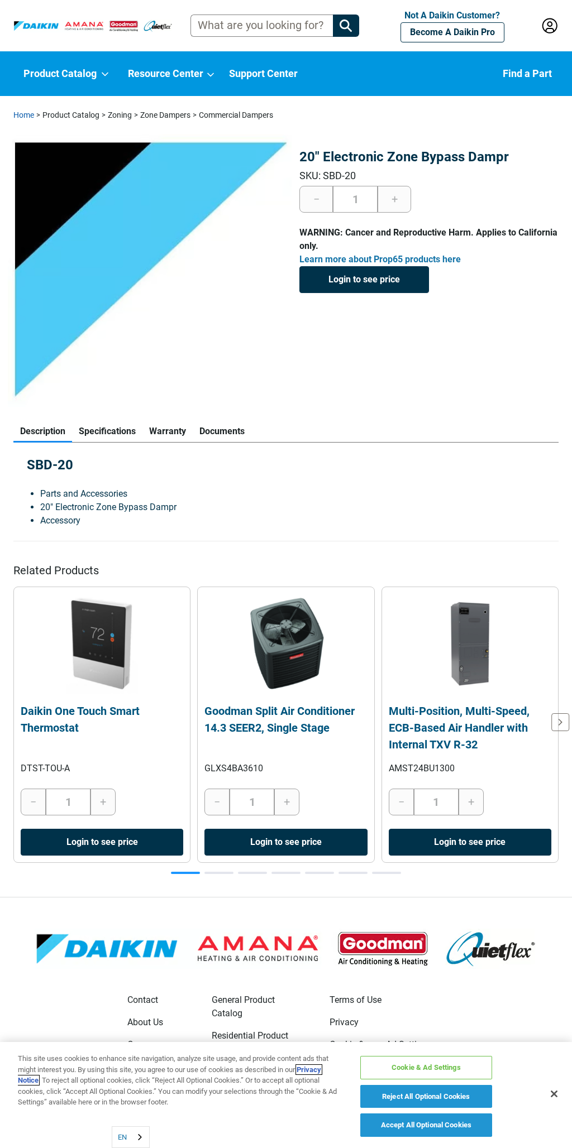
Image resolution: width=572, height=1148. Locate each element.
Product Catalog (70, 115)
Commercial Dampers (236, 115)
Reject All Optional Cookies (426, 1096)
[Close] (554, 1094)
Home (23, 115)
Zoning (120, 115)
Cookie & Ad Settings (426, 1067)
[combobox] (131, 1137)
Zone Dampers (165, 115)
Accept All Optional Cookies (426, 1125)
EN (122, 1137)
